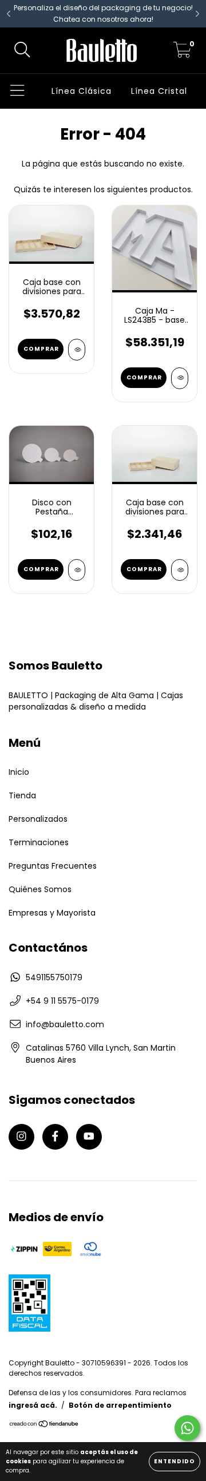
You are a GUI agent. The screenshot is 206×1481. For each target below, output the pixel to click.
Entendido (174, 1461)
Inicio (19, 772)
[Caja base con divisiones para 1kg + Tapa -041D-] (76, 350)
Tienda (22, 795)
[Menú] (17, 91)
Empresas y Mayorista (52, 912)
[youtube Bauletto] (89, 1137)
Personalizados (38, 819)
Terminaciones (39, 842)
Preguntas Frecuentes (53, 866)
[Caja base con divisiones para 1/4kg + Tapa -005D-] (179, 570)
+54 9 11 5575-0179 (62, 1001)
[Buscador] (22, 50)
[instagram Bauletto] (21, 1137)
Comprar (41, 348)
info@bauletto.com (65, 1024)
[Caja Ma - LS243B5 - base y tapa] (179, 378)
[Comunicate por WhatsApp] (187, 1428)
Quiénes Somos (40, 889)
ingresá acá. (33, 1405)
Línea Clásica (82, 91)
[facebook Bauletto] (55, 1137)
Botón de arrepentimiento (120, 1405)
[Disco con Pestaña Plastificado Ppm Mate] (76, 570)
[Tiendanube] (44, 1425)
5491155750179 (54, 977)
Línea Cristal (159, 91)
